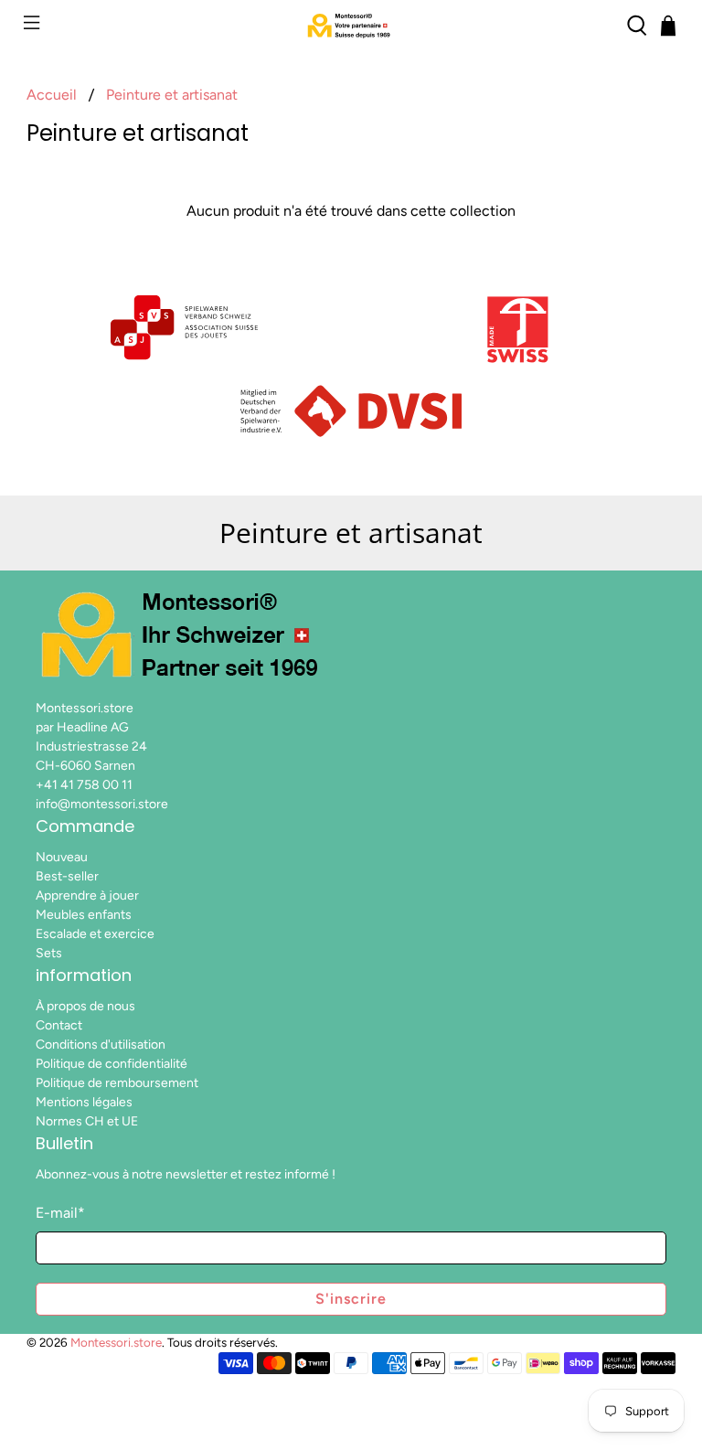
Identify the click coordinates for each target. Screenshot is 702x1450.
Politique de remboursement (117, 1083)
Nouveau (62, 857)
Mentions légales (84, 1102)
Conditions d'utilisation (100, 1044)
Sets (49, 953)
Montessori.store (116, 1342)
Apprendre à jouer (87, 895)
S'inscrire (351, 1298)
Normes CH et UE (87, 1121)
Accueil (52, 95)
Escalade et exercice (95, 934)
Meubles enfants (84, 914)
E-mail (60, 1212)
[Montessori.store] (351, 25)
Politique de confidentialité (111, 1064)
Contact (59, 1025)
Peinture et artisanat (172, 95)
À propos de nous (85, 1006)
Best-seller (67, 876)
